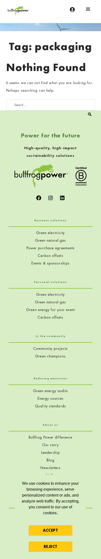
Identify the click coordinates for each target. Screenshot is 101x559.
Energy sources (50, 398)
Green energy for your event (50, 309)
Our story (50, 444)
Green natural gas (50, 240)
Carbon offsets (50, 255)
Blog (50, 460)
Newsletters (50, 467)
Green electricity (50, 232)
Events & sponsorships (50, 263)
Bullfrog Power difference (51, 437)
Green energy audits (50, 390)
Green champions (50, 356)
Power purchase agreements (50, 248)
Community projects (50, 348)
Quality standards (50, 406)
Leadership (50, 452)
